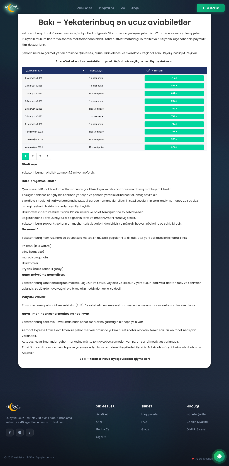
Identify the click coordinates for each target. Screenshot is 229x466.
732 (173, 108)
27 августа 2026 (33, 93)
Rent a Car (103, 429)
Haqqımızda (106, 8)
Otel (99, 422)
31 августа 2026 (33, 124)
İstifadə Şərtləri (197, 414)
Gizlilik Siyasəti (197, 429)
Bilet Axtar (212, 7)
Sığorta (101, 437)
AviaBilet (102, 414)
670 (173, 147)
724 (173, 131)
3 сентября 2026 (34, 139)
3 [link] (40, 156)
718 (173, 77)
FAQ (122, 8)
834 (173, 93)
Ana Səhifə (84, 8)
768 (173, 116)
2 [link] (33, 156)
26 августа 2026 (33, 85)
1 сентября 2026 (34, 131)
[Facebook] (10, 432)
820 (173, 101)
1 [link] (25, 156)
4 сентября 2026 (34, 147)
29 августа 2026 (33, 108)
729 (173, 123)
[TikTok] (30, 432)
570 (173, 139)
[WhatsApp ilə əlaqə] (219, 456)
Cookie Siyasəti (197, 422)
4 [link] (47, 156)
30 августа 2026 (33, 116)
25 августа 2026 (33, 78)
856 (173, 85)
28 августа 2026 (33, 101)
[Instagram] (20, 432)
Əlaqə (135, 8)
